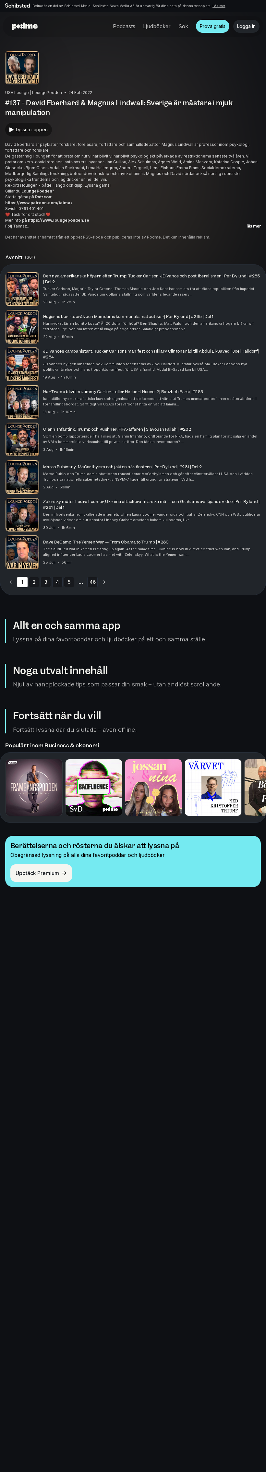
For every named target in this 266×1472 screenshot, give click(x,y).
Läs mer (218, 6)
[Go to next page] (104, 582)
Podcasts (124, 26)
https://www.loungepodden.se (58, 220)
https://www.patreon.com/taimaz (39, 202)
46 (93, 582)
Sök (183, 26)
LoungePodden (36, 191)
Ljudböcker (157, 26)
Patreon (43, 196)
